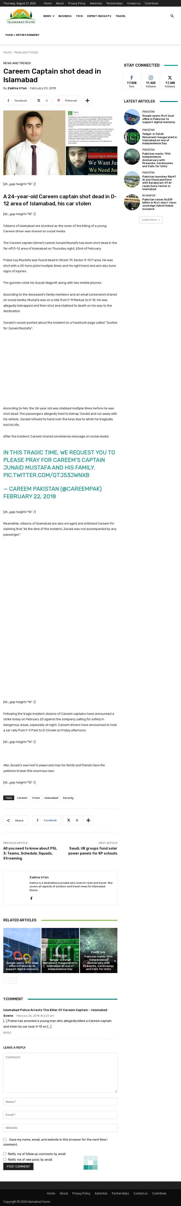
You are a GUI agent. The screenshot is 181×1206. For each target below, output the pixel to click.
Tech (79, 16)
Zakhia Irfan (17, 88)
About (60, 3)
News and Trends (26, 52)
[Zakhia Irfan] (16, 888)
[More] (87, 100)
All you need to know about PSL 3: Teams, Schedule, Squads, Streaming (30, 853)
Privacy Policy (77, 3)
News (47, 16)
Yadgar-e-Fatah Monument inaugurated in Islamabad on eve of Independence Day (60, 964)
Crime (36, 798)
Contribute (151, 3)
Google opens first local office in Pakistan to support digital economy (22, 966)
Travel (120, 16)
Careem (22, 798)
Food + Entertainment (22, 35)
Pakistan (21, 958)
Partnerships (115, 3)
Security (68, 798)
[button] (172, 16)
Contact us (133, 3)
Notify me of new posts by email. (30, 1159)
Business (65, 16)
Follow (150, 76)
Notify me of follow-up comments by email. (37, 1153)
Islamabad (51, 798)
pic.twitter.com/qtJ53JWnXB (46, 475)
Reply (7, 1032)
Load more (149, 220)
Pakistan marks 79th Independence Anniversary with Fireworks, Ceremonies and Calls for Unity (98, 963)
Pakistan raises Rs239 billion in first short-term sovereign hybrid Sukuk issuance (159, 204)
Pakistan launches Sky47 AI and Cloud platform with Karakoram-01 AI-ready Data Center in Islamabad (159, 183)
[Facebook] (31, 897)
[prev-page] (6, 981)
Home (48, 3)
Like (132, 76)
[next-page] (14, 981)
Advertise (96, 3)
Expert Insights (99, 16)
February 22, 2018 (29, 496)
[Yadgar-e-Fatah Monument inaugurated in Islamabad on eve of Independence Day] (60, 950)
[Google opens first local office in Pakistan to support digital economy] (22, 950)
